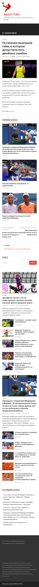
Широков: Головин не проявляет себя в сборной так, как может (24, 332)
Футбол (4, 295)
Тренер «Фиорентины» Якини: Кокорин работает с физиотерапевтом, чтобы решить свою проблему (26, 343)
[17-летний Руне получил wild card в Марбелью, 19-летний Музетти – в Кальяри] (8, 459)
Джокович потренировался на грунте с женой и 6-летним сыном (26, 465)
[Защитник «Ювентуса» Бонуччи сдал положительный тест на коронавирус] (8, 369)
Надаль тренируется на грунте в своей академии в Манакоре (16, 217)
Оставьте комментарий (23, 56)
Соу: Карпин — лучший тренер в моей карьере (25, 321)
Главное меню (11, 33)
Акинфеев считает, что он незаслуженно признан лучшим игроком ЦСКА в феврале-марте (17, 300)
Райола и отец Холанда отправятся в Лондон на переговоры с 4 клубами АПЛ (25, 354)
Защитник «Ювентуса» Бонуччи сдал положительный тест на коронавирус (23, 366)
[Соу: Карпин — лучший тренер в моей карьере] (8, 326)
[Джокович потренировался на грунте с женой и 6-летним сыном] (8, 470)
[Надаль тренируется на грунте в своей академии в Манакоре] (19, 214)
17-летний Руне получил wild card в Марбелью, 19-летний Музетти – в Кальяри (25, 455)
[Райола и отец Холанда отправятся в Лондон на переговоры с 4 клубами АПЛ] (8, 359)
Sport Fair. (12, 14)
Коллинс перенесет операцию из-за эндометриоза (26, 433)
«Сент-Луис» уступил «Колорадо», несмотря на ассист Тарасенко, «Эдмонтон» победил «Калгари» (18, 497)
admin (13, 56)
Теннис (4, 39)
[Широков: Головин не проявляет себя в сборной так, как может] (8, 336)
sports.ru (12, 111)
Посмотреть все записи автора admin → (18, 249)
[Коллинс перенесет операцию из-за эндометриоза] (19, 181)
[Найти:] (19, 263)
